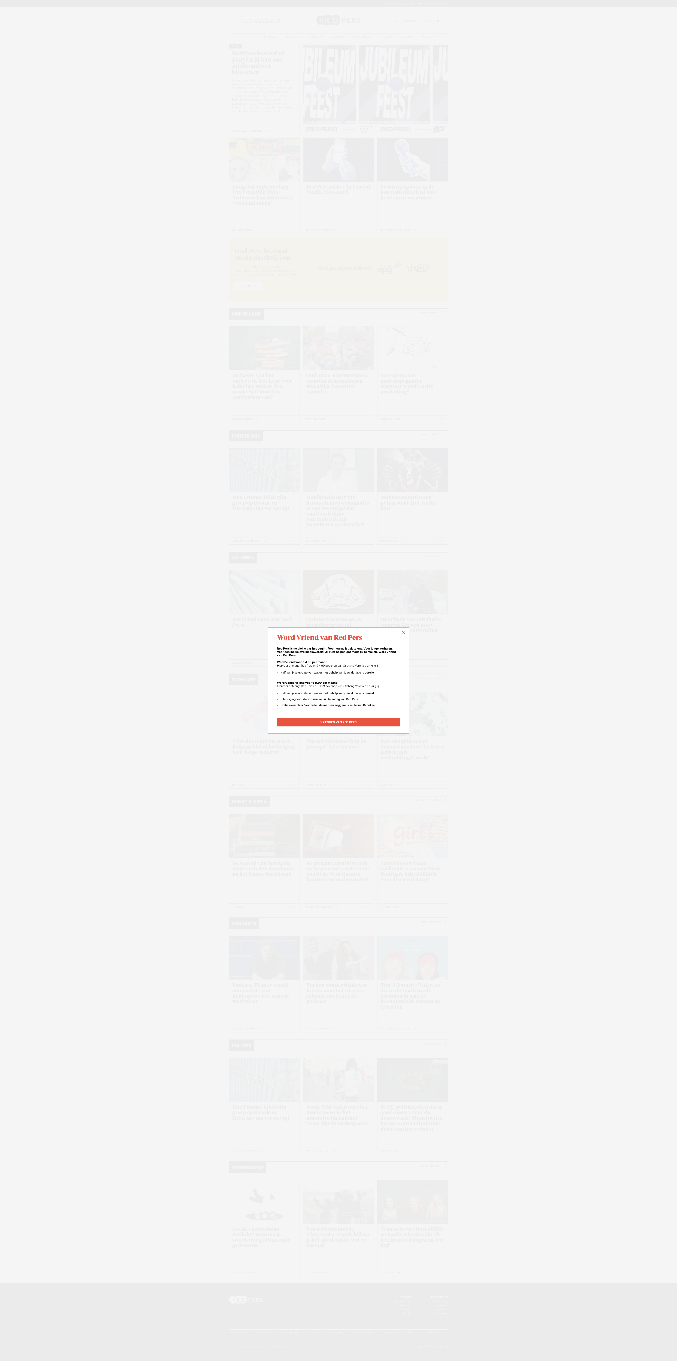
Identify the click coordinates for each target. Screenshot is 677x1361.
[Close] (403, 632)
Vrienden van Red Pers (338, 722)
